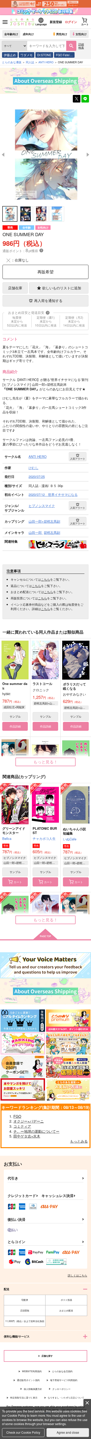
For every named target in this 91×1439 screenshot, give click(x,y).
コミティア (22, 1126)
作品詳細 (15, 726)
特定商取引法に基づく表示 (23, 1397)
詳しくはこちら (77, 1275)
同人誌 (30, 62)
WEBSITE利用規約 (32, 1371)
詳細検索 (81, 45)
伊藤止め (10, 55)
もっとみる (79, 1141)
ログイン (71, 21)
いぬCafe (69, 839)
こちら (45, 579)
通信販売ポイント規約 (28, 1380)
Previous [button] (3, 155)
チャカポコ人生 (44, 838)
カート (18, 882)
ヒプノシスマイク (15, 858)
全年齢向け (11, 34)
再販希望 (45, 272)
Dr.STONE (44, 55)
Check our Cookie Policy (23, 1432)
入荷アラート (77, 458)
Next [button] (88, 155)
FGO (17, 1116)
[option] (45, 155)
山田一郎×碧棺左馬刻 (16, 863)
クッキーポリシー (61, 1389)
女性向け (81, 34)
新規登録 (56, 21)
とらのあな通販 (11, 62)
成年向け (28, 34)
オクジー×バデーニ (28, 1121)
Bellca (6, 838)
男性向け (61, 34)
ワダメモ (26, 55)
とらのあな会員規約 (62, 1371)
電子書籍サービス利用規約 (63, 1380)
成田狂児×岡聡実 (14, 707)
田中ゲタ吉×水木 (26, 1136)
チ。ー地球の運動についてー (36, 1131)
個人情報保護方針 (33, 1389)
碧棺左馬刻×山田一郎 (46, 703)
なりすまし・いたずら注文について (66, 1397)
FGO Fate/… (64, 55)
